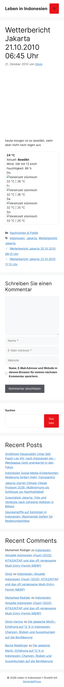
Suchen (10, 410)
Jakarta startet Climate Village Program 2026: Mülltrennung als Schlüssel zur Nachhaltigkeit (27, 487)
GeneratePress (32, 681)
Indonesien (17, 238)
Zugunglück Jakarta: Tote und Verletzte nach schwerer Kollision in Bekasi (29, 502)
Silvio (8, 574)
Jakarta (31, 238)
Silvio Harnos (14, 621)
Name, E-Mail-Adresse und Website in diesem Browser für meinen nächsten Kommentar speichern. (33, 372)
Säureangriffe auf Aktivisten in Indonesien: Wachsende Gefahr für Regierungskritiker (29, 516)
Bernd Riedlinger (16, 645)
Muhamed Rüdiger (17, 597)
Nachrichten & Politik (24, 233)
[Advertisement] (32, 101)
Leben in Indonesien (26, 8)
